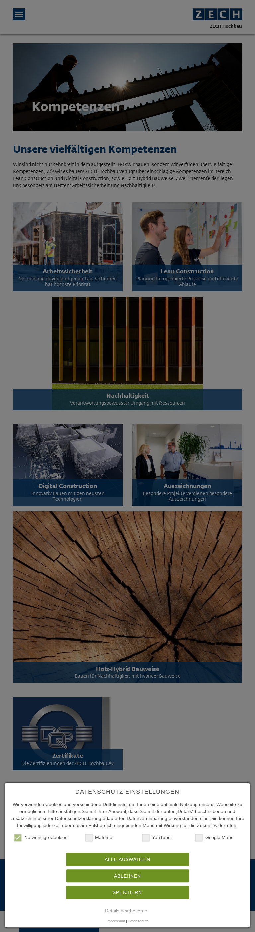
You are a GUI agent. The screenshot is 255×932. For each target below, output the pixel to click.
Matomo (103, 837)
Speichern (127, 892)
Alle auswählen (127, 859)
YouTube (161, 837)
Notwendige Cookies (45, 837)
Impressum (116, 921)
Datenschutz (138, 921)
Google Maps (219, 837)
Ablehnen (127, 876)
